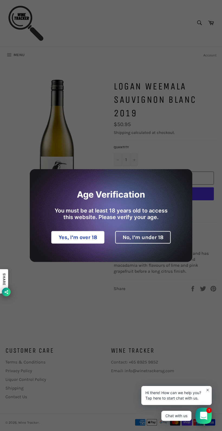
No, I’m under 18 (143, 237)
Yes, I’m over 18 (78, 237)
